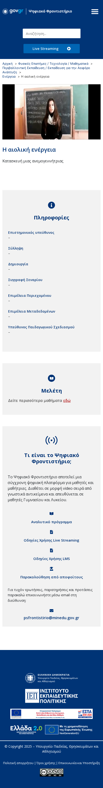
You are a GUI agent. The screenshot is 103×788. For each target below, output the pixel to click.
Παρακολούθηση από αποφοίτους (51, 577)
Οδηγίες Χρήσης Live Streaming (51, 540)
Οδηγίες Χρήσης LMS (51, 558)
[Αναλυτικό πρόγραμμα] (51, 514)
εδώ (67, 400)
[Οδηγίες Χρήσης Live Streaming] (51, 532)
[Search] (75, 33)
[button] (95, 11)
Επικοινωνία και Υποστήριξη (79, 763)
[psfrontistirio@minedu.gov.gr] (51, 610)
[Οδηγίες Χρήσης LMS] (51, 550)
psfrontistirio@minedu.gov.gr (51, 617)
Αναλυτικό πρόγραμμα (51, 521)
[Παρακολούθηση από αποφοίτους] (51, 569)
